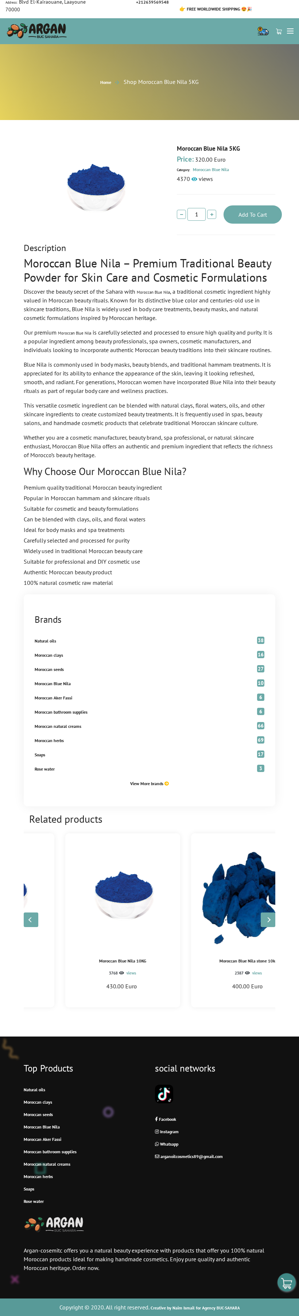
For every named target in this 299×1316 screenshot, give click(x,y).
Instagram (169, 1131)
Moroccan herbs (49, 740)
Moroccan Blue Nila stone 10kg (212, 961)
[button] (268, 919)
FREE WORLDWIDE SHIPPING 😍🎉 (188, 9)
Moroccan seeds (49, 669)
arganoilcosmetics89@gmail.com (191, 1156)
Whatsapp (168, 1144)
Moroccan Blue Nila (203, 169)
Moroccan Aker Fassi (53, 698)
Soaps (40, 754)
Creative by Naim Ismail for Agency (195, 1308)
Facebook (167, 1119)
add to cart (252, 214)
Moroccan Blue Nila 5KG (208, 148)
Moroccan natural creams (58, 726)
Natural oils (45, 641)
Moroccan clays (49, 655)
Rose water (45, 769)
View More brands (147, 783)
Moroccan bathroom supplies (61, 712)
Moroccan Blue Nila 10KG (86, 961)
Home (105, 82)
